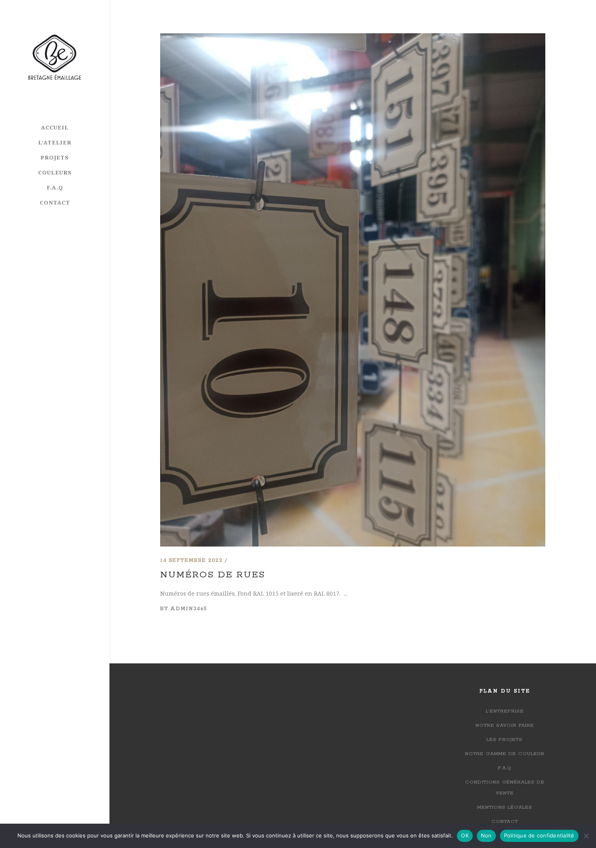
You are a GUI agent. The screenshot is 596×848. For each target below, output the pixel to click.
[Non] (586, 836)
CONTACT (504, 821)
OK (465, 835)
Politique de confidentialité (539, 835)
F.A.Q (505, 768)
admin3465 (188, 609)
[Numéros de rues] (352, 38)
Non (486, 835)
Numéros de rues (212, 575)
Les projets (505, 739)
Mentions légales (504, 807)
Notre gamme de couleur (505, 754)
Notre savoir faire (505, 725)
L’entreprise (505, 711)
